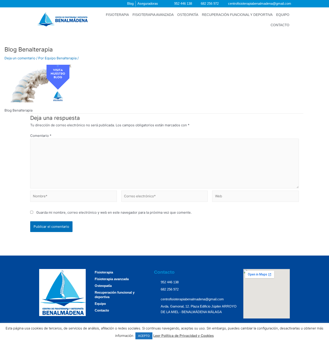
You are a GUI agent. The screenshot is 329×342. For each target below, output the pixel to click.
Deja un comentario (19, 58)
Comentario (40, 135)
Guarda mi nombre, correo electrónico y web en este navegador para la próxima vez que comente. (114, 212)
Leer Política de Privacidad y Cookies (183, 335)
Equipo (282, 15)
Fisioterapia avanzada (153, 15)
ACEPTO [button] (144, 336)
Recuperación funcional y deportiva (237, 15)
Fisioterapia (117, 15)
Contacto (280, 25)
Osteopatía (187, 15)
